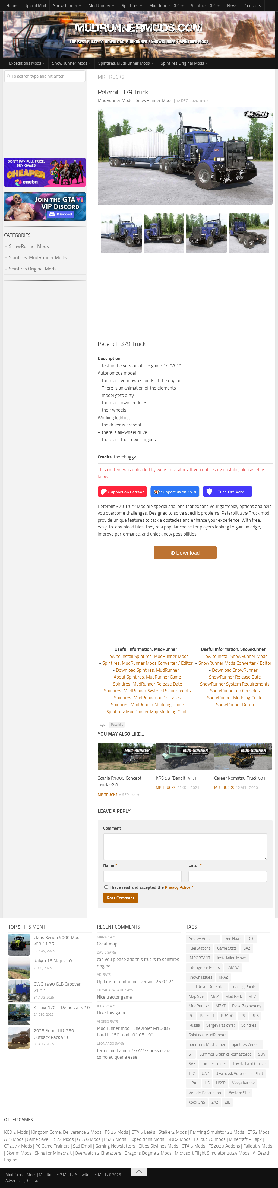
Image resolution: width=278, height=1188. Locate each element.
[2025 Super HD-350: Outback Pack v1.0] (19, 1038)
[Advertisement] (185, 299)
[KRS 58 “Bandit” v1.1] (185, 756)
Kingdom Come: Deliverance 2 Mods (66, 1132)
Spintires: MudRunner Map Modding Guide (147, 711)
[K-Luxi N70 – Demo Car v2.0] (19, 1014)
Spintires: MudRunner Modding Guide (147, 704)
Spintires (248, 1025)
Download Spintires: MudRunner (147, 670)
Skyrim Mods (18, 1153)
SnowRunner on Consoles (235, 690)
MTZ (252, 996)
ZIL (227, 1102)
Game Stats (227, 948)
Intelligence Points (204, 967)
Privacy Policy (177, 887)
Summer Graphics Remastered (226, 1054)
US (207, 1083)
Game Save (37, 1139)
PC (191, 1015)
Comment (112, 828)
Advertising (15, 1180)
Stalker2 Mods (173, 1132)
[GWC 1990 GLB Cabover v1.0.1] (19, 991)
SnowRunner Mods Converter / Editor (234, 663)
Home (11, 5)
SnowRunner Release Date (235, 677)
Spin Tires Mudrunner (207, 1044)
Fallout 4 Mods (257, 1146)
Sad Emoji (82, 1146)
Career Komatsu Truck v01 (240, 778)
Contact (33, 1180)
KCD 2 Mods (16, 1132)
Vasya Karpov (243, 1083)
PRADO (227, 1015)
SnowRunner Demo (235, 704)
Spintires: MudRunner (207, 1035)
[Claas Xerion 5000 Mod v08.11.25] (19, 945)
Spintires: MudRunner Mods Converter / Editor (147, 663)
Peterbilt (117, 725)
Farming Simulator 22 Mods (217, 1132)
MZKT (221, 1006)
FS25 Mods (115, 1139)
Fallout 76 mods (210, 1139)
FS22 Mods (63, 1139)
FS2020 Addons (224, 1146)
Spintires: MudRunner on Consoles (147, 697)
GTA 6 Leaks (143, 1132)
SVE (192, 1063)
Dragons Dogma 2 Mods (148, 1153)
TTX (192, 1073)
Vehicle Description (205, 1092)
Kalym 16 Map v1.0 (53, 960)
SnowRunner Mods (69, 63)
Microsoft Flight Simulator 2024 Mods (212, 1153)
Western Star (239, 1092)
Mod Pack (233, 996)
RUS (255, 1015)
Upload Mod (35, 5)
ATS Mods (14, 1139)
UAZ (205, 1073)
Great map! (108, 944)
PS (242, 1015)
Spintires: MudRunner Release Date (147, 684)
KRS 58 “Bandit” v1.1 (176, 778)
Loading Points (243, 986)
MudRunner (199, 1006)
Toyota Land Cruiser (249, 1063)
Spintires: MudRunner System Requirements (147, 690)
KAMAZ (232, 967)
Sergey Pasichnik (220, 1025)
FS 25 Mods (116, 1132)
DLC (251, 938)
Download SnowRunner (235, 670)
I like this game (112, 1012)
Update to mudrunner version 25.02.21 (135, 981)
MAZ (215, 996)
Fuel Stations (200, 948)
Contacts (253, 5)
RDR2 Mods (179, 1139)
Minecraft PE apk (245, 1139)
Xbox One (197, 1102)
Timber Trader (214, 1063)
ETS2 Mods (259, 1132)
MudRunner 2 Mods (56, 1174)
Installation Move (231, 958)
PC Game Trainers (52, 1146)
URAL (193, 1083)
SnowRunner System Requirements (235, 684)
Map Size (196, 996)
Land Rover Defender (207, 986)
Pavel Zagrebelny (246, 1006)
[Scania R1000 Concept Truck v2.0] (127, 756)
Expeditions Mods (146, 1139)
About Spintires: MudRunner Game (147, 677)
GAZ (246, 948)
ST (191, 1054)
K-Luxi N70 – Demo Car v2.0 (62, 1007)
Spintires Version (246, 1044)
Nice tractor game (114, 997)
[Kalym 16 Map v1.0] (19, 968)
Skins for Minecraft (53, 1153)
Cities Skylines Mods (158, 1146)
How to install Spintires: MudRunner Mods (147, 656)
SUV (262, 1054)
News (232, 5)
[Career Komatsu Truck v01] (243, 756)
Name (110, 865)
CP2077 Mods (18, 1146)
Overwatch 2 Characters (98, 1153)
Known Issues (200, 977)
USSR (221, 1083)
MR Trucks (111, 77)
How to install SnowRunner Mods (235, 656)
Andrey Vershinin (203, 938)
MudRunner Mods (20, 1174)
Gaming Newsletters (115, 1146)
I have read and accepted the (151, 887)
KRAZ (223, 977)
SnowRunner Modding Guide (235, 697)
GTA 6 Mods (89, 1139)
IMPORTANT (199, 958)
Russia (194, 1025)
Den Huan (232, 938)
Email (195, 865)
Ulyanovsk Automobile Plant (239, 1073)
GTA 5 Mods (193, 1146)
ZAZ (214, 1102)
